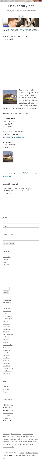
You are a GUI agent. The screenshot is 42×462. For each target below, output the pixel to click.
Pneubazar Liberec (26, 444)
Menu (21, 16)
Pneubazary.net (21, 6)
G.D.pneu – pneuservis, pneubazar (6, 363)
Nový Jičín (6, 265)
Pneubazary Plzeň (23, 29)
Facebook (6, 389)
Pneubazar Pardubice (17, 442)
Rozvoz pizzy (26, 455)
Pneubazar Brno (28, 434)
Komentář (7, 193)
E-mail (5, 226)
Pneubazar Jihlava (13, 444)
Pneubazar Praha (16, 434)
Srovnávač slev (16, 455)
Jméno (5, 218)
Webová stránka (8, 235)
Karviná (5, 259)
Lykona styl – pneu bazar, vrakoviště (7, 329)
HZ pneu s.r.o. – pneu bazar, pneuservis (8, 371)
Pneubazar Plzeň (21, 436)
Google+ (5, 392)
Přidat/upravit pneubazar (31, 30)
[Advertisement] (21, 64)
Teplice (5, 262)
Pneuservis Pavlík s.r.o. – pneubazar (7, 347)
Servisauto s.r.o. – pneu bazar (7, 310)
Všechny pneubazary (9, 29)
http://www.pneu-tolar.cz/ (15, 137)
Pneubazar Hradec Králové (18, 439)
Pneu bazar (6, 434)
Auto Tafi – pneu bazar (30, 173)
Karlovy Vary (7, 257)
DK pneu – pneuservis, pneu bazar (6, 355)
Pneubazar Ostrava (8, 436)
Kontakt (5, 387)
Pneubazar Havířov (8, 447)
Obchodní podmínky (32, 453)
